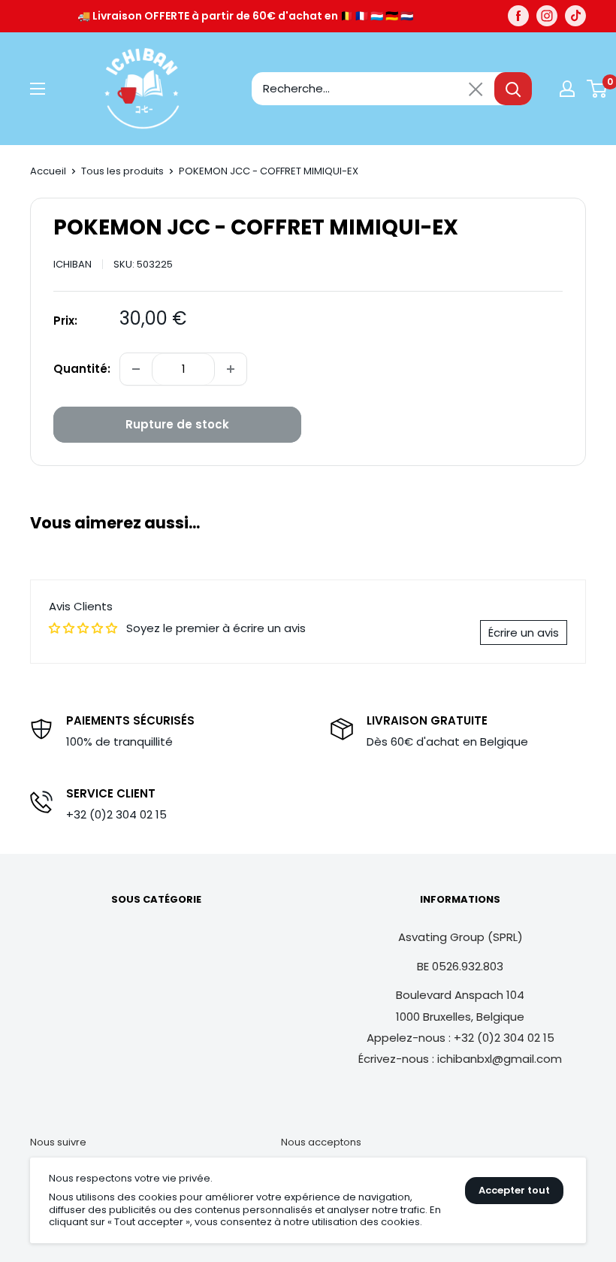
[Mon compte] (567, 88)
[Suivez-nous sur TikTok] (575, 15)
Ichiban (72, 264)
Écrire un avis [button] (523, 632)
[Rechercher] (513, 88)
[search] (373, 88)
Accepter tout (514, 1190)
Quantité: (81, 369)
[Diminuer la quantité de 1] (136, 369)
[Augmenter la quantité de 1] (230, 369)
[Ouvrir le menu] (37, 89)
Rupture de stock (177, 424)
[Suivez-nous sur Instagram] (546, 15)
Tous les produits (122, 171)
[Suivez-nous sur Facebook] (518, 15)
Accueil (48, 171)
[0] (597, 89)
